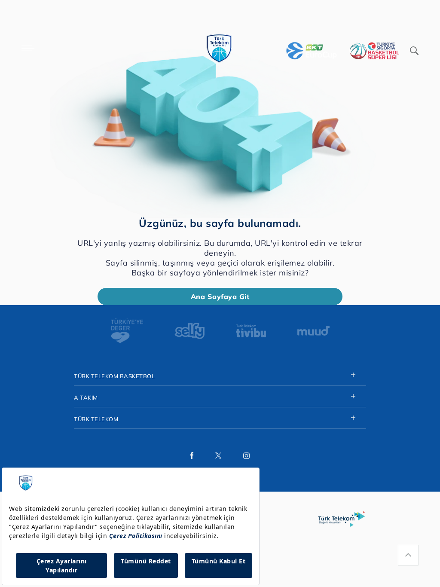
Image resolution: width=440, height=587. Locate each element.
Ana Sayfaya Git (220, 296)
